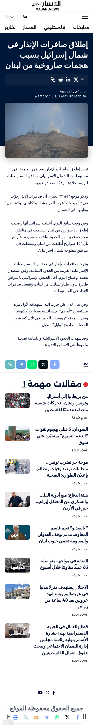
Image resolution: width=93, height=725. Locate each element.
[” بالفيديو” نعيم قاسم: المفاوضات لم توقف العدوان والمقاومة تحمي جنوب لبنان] (17, 532)
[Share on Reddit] (60, 80)
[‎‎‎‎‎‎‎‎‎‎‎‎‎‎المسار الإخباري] (47, 5)
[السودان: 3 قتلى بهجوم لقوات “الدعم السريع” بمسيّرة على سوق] (17, 433)
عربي (83, 91)
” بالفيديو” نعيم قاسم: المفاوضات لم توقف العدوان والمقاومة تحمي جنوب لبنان (63, 534)
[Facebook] (53, 692)
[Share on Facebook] (78, 717)
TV (24, 535)
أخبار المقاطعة (19, 388)
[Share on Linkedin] (68, 80)
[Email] (36, 717)
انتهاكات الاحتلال (20, 585)
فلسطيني (19, 557)
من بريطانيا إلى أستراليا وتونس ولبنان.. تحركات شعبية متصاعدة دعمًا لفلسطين (61, 402)
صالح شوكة (79, 417)
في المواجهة (69, 91)
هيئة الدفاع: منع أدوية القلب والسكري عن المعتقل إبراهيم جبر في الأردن (61, 501)
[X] (47, 692)
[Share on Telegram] (46, 717)
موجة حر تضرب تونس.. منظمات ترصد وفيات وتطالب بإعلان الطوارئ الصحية (61, 468)
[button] (84, 16)
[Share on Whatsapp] (57, 717)
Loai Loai (79, 450)
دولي (21, 397)
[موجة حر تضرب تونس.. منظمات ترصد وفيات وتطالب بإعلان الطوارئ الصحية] (17, 466)
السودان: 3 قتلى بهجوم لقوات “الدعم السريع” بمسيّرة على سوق (61, 435)
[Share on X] (75, 80)
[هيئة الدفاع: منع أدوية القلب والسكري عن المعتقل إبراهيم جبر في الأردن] (17, 499)
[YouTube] (40, 692)
